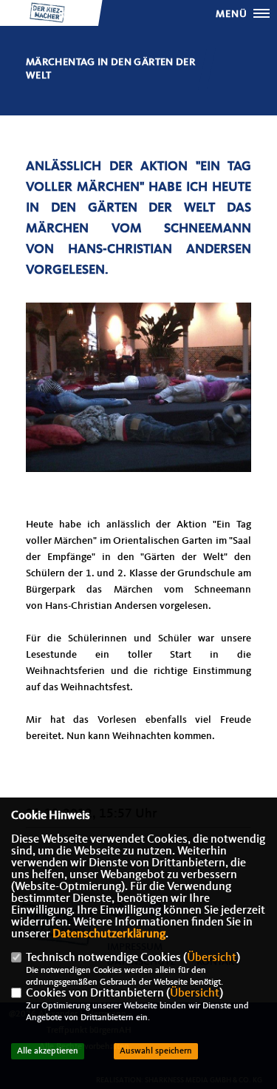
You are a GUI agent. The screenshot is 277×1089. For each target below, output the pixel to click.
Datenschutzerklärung (108, 934)
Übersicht (211, 958)
